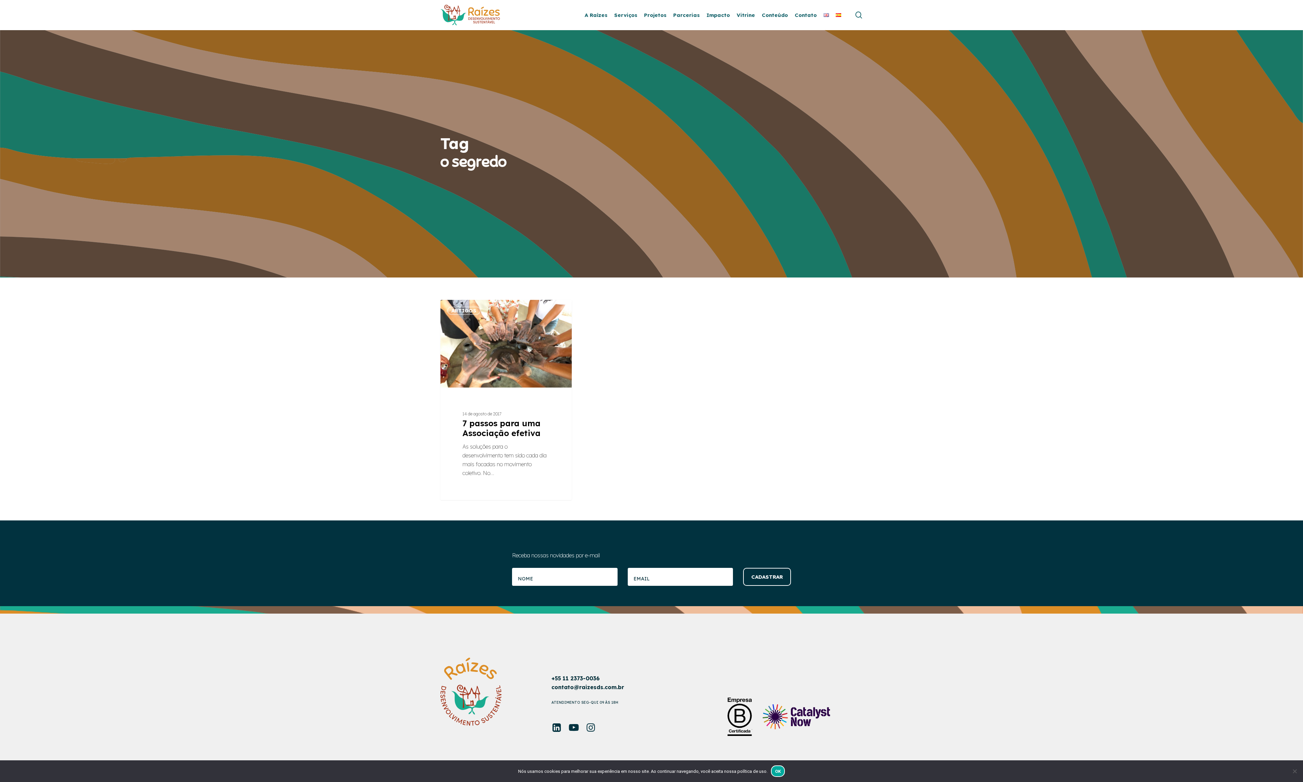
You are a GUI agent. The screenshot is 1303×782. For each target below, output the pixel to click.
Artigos (463, 310)
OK (778, 771)
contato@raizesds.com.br (587, 687)
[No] (1294, 771)
